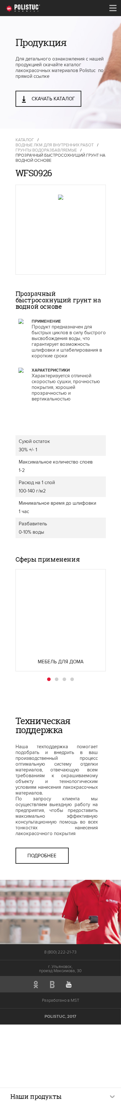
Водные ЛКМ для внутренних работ (54, 145)
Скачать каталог (52, 99)
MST (75, 1000)
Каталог (24, 140)
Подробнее (41, 856)
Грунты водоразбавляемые (46, 150)
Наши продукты (36, 1096)
